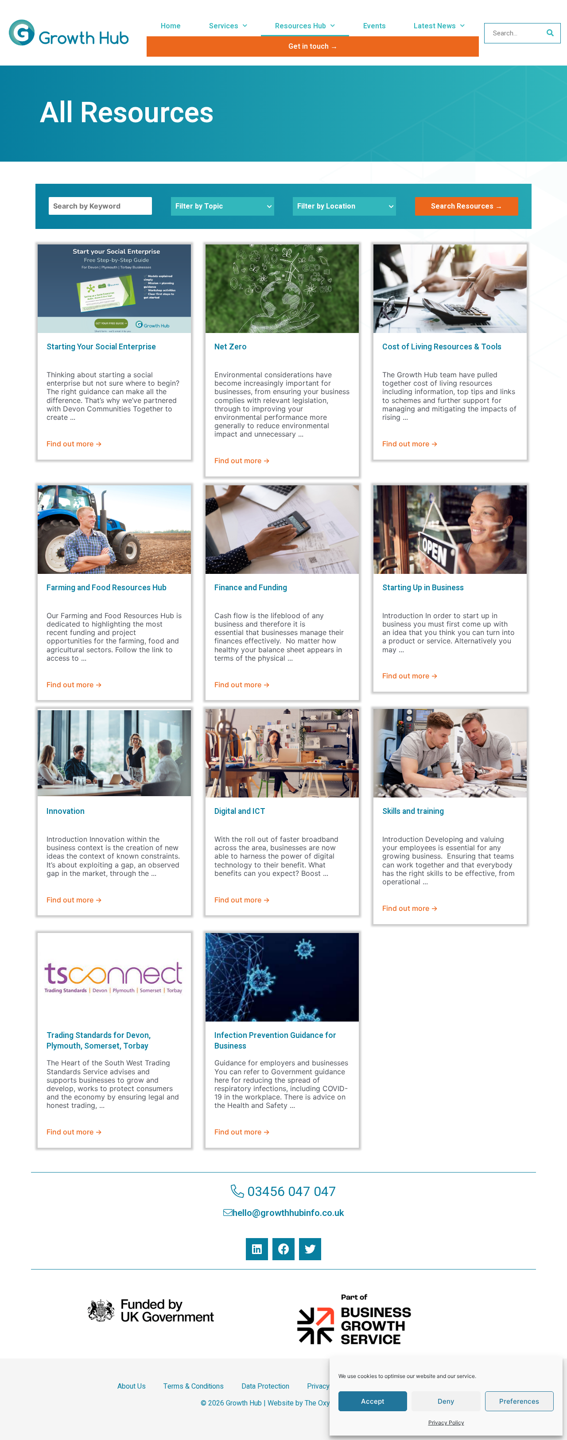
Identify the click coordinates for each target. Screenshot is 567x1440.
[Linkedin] (257, 1249)
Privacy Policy (446, 1422)
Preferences (519, 1401)
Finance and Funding (250, 587)
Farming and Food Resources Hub (107, 587)
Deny (446, 1401)
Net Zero (230, 346)
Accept (372, 1401)
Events (374, 26)
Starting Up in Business (423, 587)
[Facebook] (283, 1249)
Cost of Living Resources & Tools (441, 346)
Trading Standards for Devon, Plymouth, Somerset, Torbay (99, 1041)
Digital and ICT (239, 811)
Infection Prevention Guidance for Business (275, 1041)
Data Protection (265, 1386)
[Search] (550, 33)
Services (223, 26)
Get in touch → (313, 46)
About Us (131, 1386)
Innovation (66, 811)
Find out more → (74, 443)
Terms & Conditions (193, 1386)
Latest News (435, 26)
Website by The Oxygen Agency (317, 1403)
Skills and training (413, 811)
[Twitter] (310, 1249)
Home (171, 26)
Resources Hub (300, 26)
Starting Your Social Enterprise (101, 346)
